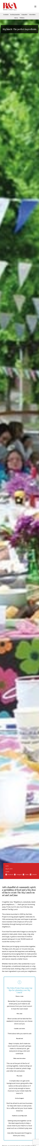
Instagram (19, 874)
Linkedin (34, 874)
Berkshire (6, 14)
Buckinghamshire (15, 14)
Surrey (16, 18)
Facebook (10, 874)
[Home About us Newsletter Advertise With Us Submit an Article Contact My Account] (35, 7)
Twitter (27, 874)
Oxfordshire (32, 14)
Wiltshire (22, 18)
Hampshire (24, 14)
